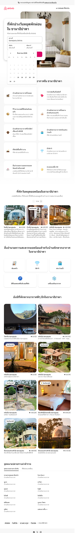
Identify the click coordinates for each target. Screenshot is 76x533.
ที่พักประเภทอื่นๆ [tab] (27, 469)
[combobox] (25, 40)
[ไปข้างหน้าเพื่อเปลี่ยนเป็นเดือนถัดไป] (33, 53)
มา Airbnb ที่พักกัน (62, 8)
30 (10, 81)
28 (30, 77)
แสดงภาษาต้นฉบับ (50, 2)
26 (22, 77)
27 (26, 77)
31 (14, 81)
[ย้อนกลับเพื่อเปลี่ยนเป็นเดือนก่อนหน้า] (10, 53)
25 (18, 77)
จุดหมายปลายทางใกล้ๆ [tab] (11, 469)
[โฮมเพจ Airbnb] (9, 8)
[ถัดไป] (41, 201)
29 (33, 77)
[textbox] (16, 48)
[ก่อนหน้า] (33, 201)
